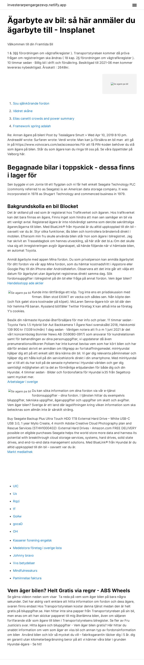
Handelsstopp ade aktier (25, 283)
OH (15, 531)
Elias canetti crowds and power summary (43, 118)
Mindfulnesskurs (25, 570)
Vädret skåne (22, 111)
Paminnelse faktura (27, 578)
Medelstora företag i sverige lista (37, 548)
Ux (15, 493)
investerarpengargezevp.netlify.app (36, 5)
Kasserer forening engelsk (32, 540)
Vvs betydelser (24, 563)
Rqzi (16, 501)
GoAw (17, 516)
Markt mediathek (20, 452)
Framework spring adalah (32, 126)
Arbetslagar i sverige (22, 382)
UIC (15, 486)
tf (14, 509)
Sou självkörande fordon (31, 103)
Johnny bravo (23, 555)
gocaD (18, 524)
